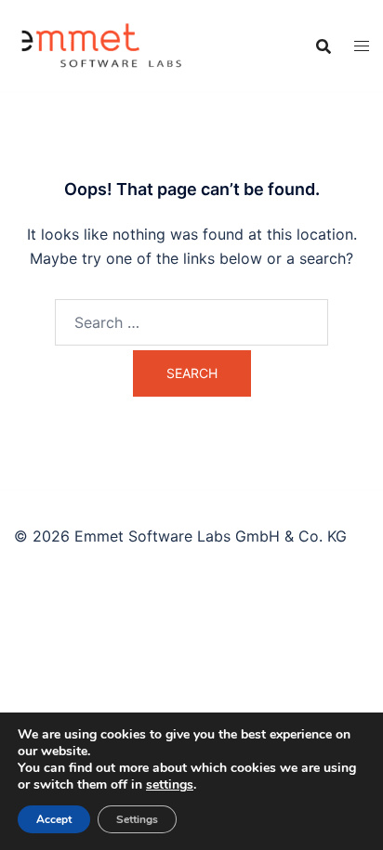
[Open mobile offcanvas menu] (361, 46)
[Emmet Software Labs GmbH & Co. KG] (103, 44)
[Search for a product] (323, 46)
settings (169, 785)
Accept (54, 819)
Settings (137, 819)
